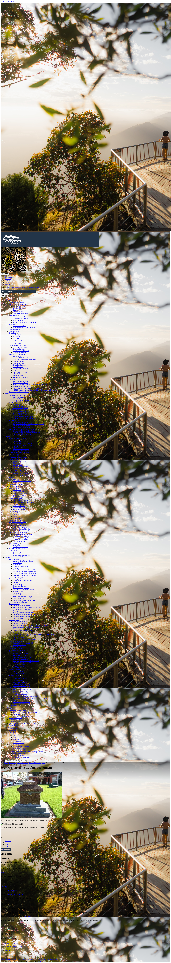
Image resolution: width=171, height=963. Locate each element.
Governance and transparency (18, 354)
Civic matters (13, 315)
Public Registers (18, 376)
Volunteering (13, 550)
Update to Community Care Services (24, 639)
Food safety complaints (20, 695)
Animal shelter (17, 563)
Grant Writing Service (19, 399)
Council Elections (18, 363)
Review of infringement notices (22, 630)
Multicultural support (15, 499)
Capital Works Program (20, 678)
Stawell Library (17, 490)
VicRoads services (14, 705)
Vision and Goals (14, 379)
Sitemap (32, 959)
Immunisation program (16, 484)
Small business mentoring (21, 411)
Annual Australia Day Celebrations (24, 317)
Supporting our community (17, 522)
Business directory (18, 404)
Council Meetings (14, 329)
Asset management (18, 677)
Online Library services (20, 497)
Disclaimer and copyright (9, 959)
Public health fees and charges (22, 703)
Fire (14, 734)
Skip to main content (7, 1)
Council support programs (21, 536)
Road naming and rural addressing (19, 392)
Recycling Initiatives (19, 598)
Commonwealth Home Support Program (25, 636)
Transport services (14, 543)
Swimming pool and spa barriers (23, 616)
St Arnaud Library (18, 491)
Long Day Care (17, 465)
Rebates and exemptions (20, 659)
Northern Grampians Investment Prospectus (26, 433)
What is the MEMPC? (20, 753)
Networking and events (20, 413)
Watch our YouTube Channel (14, 946)
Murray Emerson (18, 340)
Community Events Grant (21, 716)
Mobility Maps (17, 518)
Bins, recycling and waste (17, 579)
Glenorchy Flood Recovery (21, 750)
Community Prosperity (20, 352)
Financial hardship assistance (22, 662)
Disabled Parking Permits (20, 623)
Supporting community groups (18, 532)
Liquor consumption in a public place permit (26, 627)
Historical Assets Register (21, 450)
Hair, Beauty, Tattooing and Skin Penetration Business (30, 698)
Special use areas (18, 618)
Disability (16, 515)
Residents (8, 557)
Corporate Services (19, 349)
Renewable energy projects (17, 438)
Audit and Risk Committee (21, 358)
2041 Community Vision (20, 386)
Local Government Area (20, 313)
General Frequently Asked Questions (24, 668)
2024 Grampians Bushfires (21, 746)
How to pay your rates (20, 655)
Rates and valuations (15, 652)
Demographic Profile (19, 306)
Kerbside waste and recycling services (24, 589)
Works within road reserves (21, 684)
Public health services (15, 687)
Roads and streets (18, 680)
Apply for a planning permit (21, 427)
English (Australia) (22, 287)
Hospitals (16, 479)
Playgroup (16, 468)
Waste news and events (20, 602)
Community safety (14, 620)
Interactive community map (17, 486)
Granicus (39, 961)
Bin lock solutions (18, 591)
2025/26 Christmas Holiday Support (24, 327)
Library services (14, 488)
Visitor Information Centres (17, 548)
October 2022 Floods (19, 748)
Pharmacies (16, 482)
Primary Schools (18, 470)
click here (28, 916)
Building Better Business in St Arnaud (25, 418)
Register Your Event (15, 719)
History (15, 310)
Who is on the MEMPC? (20, 755)
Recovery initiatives (15, 744)
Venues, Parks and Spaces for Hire (23, 643)
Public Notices (17, 374)
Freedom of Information (20, 368)
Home (6, 763)
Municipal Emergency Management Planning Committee (26, 752)
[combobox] (18, 291)
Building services (14, 604)
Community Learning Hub (21, 538)
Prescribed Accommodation (21, 702)
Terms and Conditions (50, 959)
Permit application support (21, 422)
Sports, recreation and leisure (18, 520)
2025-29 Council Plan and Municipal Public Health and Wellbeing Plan (35, 390)
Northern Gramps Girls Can (21, 529)
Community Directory (19, 541)
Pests (14, 700)
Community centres (15, 454)
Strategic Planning (18, 673)
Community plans (18, 523)
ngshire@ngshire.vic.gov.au (16, 894)
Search (3, 761)
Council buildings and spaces (18, 458)
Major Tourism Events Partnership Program (26, 712)
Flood (14, 736)
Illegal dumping (17, 584)
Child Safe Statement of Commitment (24, 360)
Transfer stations (18, 595)
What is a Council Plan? (20, 383)
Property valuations (19, 666)
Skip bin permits (18, 593)
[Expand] (11, 301)
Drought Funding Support (21, 401)
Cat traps (15, 568)
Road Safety (16, 545)
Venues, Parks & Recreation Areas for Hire (22, 723)
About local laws (18, 356)
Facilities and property (16, 641)
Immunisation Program (20, 461)
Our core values (18, 311)
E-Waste (15, 582)
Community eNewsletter (20, 539)
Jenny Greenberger (19, 342)
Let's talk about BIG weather (22, 531)
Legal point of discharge (20, 682)
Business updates (14, 402)
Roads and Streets (14, 675)
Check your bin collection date (22, 580)
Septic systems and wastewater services (25, 696)
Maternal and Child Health (21, 466)
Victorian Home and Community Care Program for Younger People (34, 634)
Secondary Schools (19, 472)
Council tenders (14, 331)
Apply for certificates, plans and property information (29, 607)
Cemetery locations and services (19, 452)
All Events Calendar (15, 709)
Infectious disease (18, 743)
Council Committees (19, 361)
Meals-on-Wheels (18, 638)
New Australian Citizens (20, 319)
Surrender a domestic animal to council (25, 575)
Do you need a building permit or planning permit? (28, 424)
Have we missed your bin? (21, 588)
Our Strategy (17, 441)
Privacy (15, 370)
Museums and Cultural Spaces (22, 445)
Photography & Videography (22, 686)
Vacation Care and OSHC (21, 474)
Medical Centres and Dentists (22, 481)
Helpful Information (19, 554)
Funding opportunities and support (19, 395)
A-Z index (39, 959)
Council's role (13, 728)
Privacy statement (23, 959)
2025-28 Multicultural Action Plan (23, 502)
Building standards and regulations (23, 613)
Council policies (18, 367)
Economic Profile (18, 308)
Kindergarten (17, 463)
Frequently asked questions (21, 609)
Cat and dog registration (20, 566)
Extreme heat (17, 739)
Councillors (12, 333)
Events (7, 707)
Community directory (15, 456)
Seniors (15, 516)
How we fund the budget (20, 377)
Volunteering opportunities (21, 527)
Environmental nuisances (20, 691)
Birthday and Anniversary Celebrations (25, 322)
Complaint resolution (19, 326)
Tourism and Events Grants (17, 711)
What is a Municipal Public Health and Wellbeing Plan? (30, 384)
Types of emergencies (15, 732)
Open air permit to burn (20, 629)
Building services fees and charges (23, 611)
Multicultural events (19, 506)
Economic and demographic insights (24, 431)
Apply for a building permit (21, 425)
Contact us (12, 324)
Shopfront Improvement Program (23, 417)
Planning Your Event (15, 718)
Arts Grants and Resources (21, 449)
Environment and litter (20, 621)
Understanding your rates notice (23, 657)
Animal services (14, 559)
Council (7, 301)
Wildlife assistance (18, 577)
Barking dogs (17, 564)
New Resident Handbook (21, 507)
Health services (13, 477)
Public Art (16, 447)
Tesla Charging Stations (20, 547)
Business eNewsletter (19, 406)
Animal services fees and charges (23, 561)
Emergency (8, 727)
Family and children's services (18, 459)
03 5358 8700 (12, 891)
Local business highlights (20, 408)
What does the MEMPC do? (21, 757)
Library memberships (19, 495)
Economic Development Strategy (23, 434)
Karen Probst (17, 343)
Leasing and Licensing (20, 645)
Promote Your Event (15, 721)
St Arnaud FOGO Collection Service (24, 600)
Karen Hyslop (17, 335)
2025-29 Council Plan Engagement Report (26, 388)
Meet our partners (18, 504)
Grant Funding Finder (19, 397)
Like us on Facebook (11, 943)
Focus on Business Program (21, 415)
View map (4, 872)
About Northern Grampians (17, 304)
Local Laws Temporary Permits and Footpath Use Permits (31, 625)
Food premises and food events (22, 693)
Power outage (17, 741)
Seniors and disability (15, 513)
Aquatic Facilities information (22, 689)
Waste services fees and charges (22, 597)
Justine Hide (16, 336)
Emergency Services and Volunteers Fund (26, 661)
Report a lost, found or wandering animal (25, 573)
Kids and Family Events (20, 475)
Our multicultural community (22, 500)
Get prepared (13, 730)
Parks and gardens (14, 511)
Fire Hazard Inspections (16, 648)
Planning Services (14, 670)
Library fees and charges (20, 493)
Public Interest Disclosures (21, 372)
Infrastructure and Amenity (21, 351)
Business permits (14, 420)
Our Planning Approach (20, 381)
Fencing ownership (15, 646)
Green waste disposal (19, 586)
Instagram (8, 950)
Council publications (19, 365)
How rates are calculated (20, 654)
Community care (14, 632)
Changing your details (19, 664)
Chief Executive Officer (20, 347)
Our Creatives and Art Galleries (22, 443)
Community (8, 436)
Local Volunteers (18, 552)
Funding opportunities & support (23, 534)
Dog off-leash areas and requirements (24, 572)
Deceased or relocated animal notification (25, 570)
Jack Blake (16, 338)
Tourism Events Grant (19, 714)
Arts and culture (14, 440)
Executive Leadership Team (17, 345)
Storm (14, 737)
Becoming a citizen (19, 509)
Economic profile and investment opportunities (23, 429)
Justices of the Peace (19, 320)
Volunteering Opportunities (21, 556)
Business (7, 393)
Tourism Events (14, 725)
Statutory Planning (18, 671)
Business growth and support (18, 409)
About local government (16, 303)
